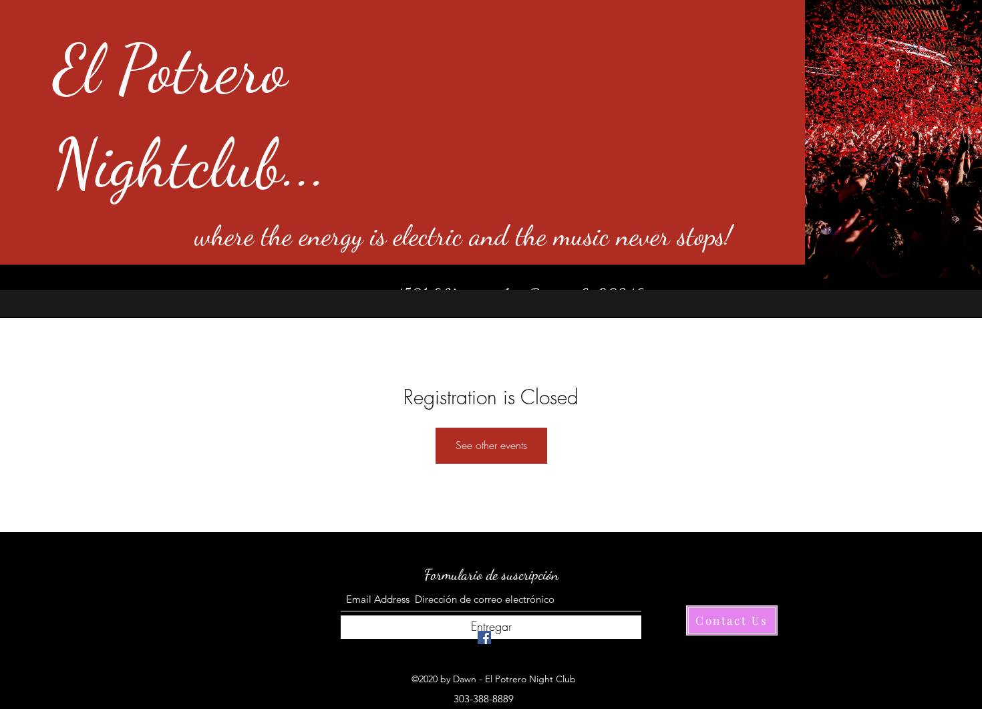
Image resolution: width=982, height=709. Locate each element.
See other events (491, 445)
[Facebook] (484, 637)
